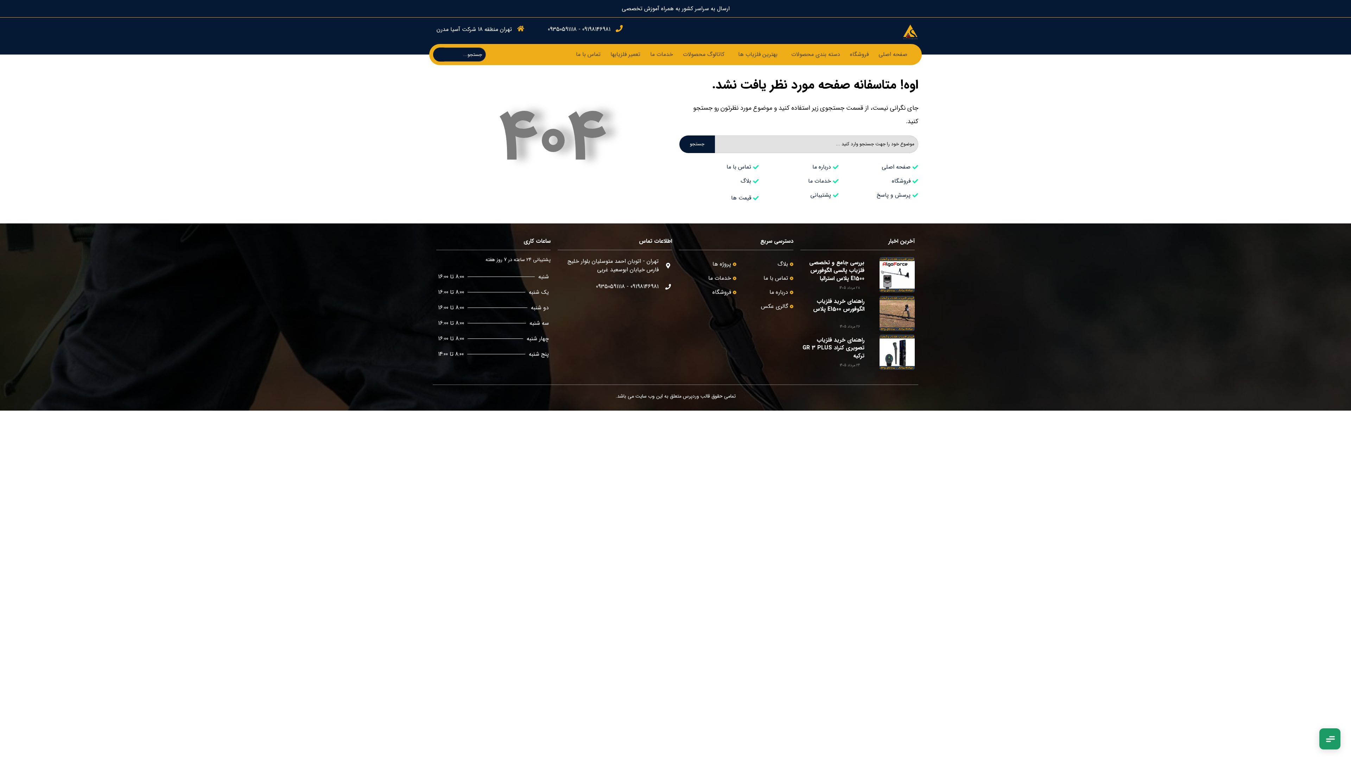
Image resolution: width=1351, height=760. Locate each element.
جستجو (697, 144)
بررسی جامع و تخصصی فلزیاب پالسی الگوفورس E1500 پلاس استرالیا (836, 270)
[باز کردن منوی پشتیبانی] (1329, 738)
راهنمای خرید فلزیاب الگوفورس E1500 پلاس (838, 305)
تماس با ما (588, 54)
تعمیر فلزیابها (625, 54)
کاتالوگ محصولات (703, 54)
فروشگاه (859, 54)
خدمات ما (661, 54)
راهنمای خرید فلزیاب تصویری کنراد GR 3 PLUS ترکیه (833, 348)
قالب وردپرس (696, 396)
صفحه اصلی (893, 54)
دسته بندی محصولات (815, 54)
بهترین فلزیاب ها (758, 54)
